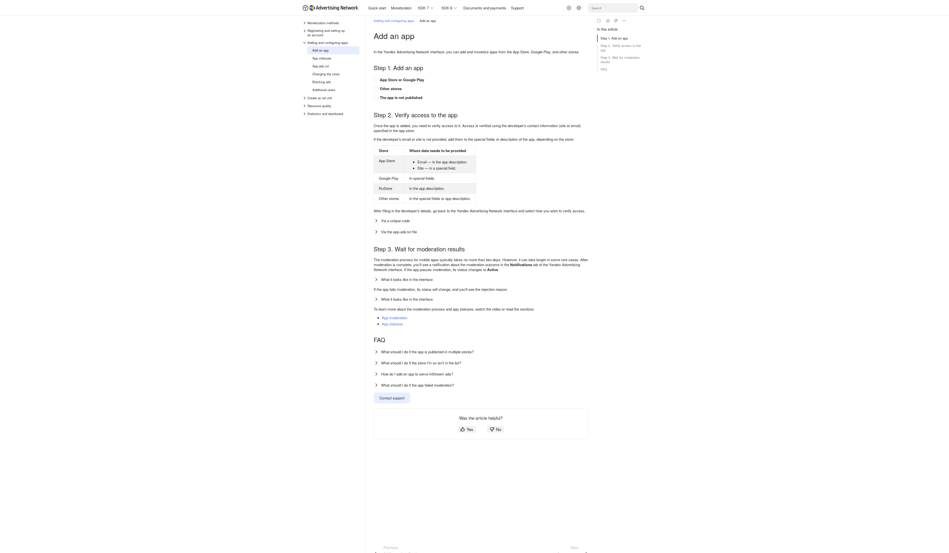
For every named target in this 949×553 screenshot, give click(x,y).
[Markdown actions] (624, 20)
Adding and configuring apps (394, 20)
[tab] (478, 80)
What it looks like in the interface (407, 279)
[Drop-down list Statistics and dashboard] (304, 113)
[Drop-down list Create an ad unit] (304, 98)
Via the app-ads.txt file (399, 231)
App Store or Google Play (402, 80)
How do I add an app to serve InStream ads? (417, 373)
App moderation (394, 317)
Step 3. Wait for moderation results (620, 59)
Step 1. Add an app (614, 38)
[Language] (578, 7)
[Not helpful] (615, 20)
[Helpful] (607, 20)
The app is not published (401, 97)
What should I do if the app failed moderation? (417, 385)
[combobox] (612, 8)
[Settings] (568, 7)
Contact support (392, 397)
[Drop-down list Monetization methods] (304, 22)
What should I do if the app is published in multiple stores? (427, 351)
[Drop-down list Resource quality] (304, 105)
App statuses (392, 323)
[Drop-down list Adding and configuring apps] (304, 42)
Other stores (391, 88)
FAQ (604, 69)
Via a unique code (395, 220)
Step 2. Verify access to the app (621, 47)
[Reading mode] (598, 20)
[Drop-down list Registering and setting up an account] (304, 32)
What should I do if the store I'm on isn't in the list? (421, 362)
